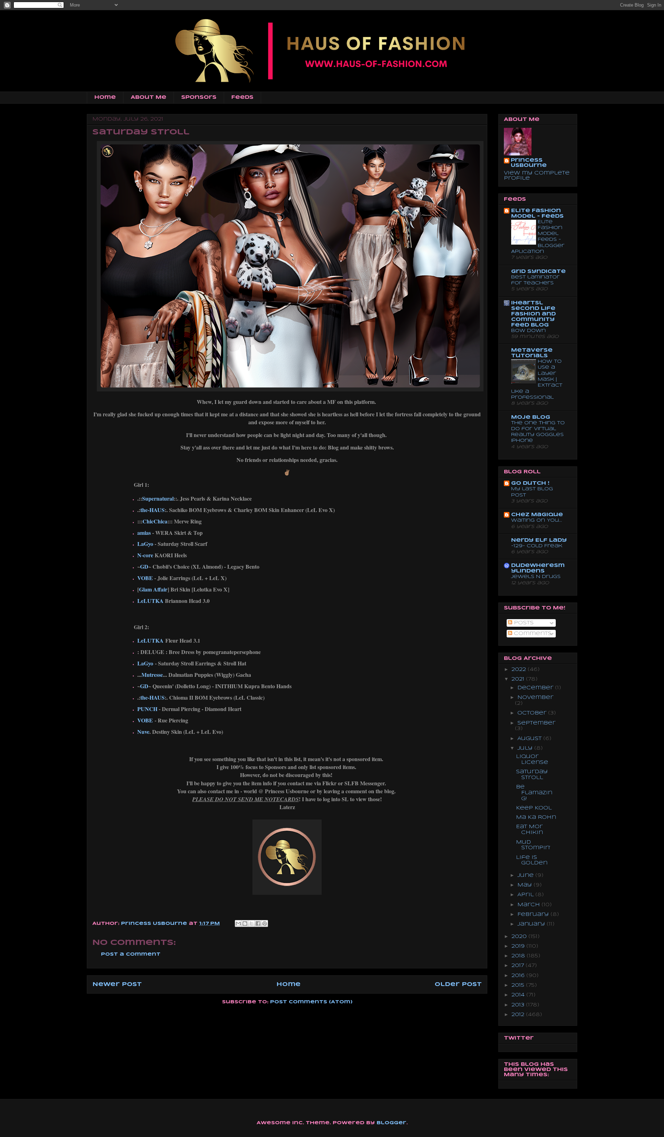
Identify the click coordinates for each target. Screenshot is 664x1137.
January (532, 924)
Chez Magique (537, 514)
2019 (518, 946)
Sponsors (198, 97)
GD (144, 566)
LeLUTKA (150, 601)
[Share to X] (251, 923)
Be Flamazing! (534, 793)
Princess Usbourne (155, 923)
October (532, 713)
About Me (148, 97)
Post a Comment (130, 954)
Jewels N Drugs (536, 577)
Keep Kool (534, 808)
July (525, 748)
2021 (518, 679)
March (529, 904)
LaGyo (145, 544)
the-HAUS (152, 510)
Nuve (143, 732)
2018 (519, 956)
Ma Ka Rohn (536, 817)
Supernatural (158, 498)
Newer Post (117, 984)
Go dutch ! (530, 483)
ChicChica (154, 521)
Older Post (458, 984)
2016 (518, 975)
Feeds (242, 97)
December (536, 687)
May (525, 885)
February (534, 914)
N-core (145, 555)
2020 (519, 936)
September (536, 723)
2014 (518, 995)
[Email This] (238, 923)
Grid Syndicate (538, 271)
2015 (518, 985)
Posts (523, 622)
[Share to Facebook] (258, 923)
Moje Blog (530, 417)
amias (144, 533)
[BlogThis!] (244, 923)
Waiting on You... (536, 520)
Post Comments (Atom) (311, 1002)
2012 (518, 1014)
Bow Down (528, 331)
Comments (532, 633)
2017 (518, 965)
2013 (518, 1005)
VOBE (145, 578)
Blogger (391, 1123)
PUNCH (147, 709)
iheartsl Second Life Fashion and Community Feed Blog (533, 314)
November (535, 697)
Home (105, 97)
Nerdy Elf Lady (539, 540)
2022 (519, 669)
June (526, 875)
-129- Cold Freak (536, 546)
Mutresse (152, 675)
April (526, 894)
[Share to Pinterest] (264, 923)
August (530, 738)
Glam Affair (153, 589)
